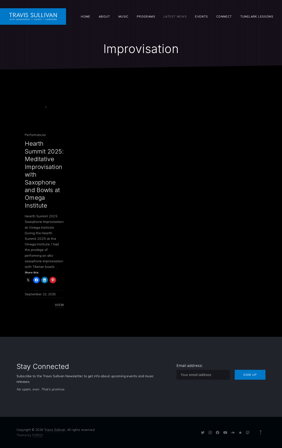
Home (85, 16)
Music (123, 16)
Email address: (190, 365)
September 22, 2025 (40, 294)
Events (201, 16)
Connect (224, 16)
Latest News (175, 16)
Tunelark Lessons (256, 16)
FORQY (37, 435)
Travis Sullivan (54, 430)
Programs (146, 16)
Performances (35, 135)
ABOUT (104, 16)
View (59, 305)
